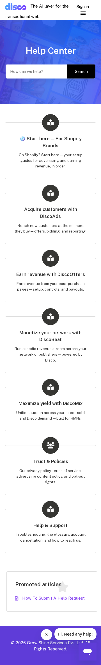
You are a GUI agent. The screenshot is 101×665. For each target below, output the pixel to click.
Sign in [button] (83, 6)
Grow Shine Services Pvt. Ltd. (55, 642)
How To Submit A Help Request (53, 598)
